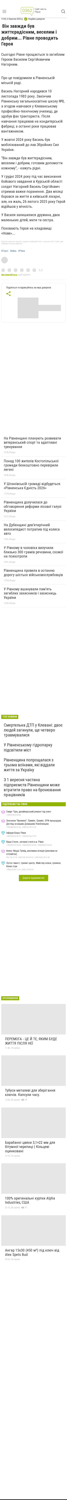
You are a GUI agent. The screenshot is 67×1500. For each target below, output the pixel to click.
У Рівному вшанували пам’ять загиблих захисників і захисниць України (30, 593)
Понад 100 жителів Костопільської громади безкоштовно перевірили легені (31, 465)
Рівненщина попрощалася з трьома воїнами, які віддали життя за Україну (29, 764)
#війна (13, 251)
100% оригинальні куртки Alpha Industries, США (30, 1200)
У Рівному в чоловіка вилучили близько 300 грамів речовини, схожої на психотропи (33, 552)
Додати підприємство (33, 877)
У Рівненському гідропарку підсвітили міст (28, 747)
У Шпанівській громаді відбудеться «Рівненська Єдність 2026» (32, 486)
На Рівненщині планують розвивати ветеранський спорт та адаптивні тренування (32, 442)
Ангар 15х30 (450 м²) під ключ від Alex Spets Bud (32, 1252)
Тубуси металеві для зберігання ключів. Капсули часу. (30, 1092)
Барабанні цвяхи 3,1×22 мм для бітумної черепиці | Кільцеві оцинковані (30, 1146)
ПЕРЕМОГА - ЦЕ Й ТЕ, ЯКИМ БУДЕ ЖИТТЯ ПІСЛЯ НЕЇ (31, 1041)
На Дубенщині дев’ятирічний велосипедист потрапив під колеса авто (32, 529)
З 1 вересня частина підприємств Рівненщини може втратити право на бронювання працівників (32, 787)
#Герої (4, 251)
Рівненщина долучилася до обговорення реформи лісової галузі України (32, 506)
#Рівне (21, 251)
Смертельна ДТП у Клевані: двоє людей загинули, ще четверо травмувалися (33, 730)
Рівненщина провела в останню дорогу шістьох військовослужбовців (33, 572)
